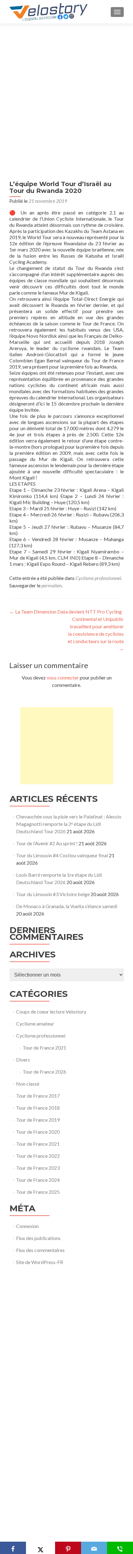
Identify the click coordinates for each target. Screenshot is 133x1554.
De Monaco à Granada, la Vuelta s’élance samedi (66, 906)
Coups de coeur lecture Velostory (51, 1011)
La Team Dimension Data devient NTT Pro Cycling (65, 611)
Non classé (27, 1084)
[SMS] (120, 1548)
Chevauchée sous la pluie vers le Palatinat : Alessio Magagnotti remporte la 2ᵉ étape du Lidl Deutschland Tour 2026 (68, 824)
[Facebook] (13, 1548)
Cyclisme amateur (35, 1023)
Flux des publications (38, 1238)
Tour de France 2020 (38, 1132)
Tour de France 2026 (44, 1072)
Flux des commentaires (40, 1250)
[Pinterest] (68, 1548)
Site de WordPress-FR (39, 1262)
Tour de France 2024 (38, 1180)
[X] (40, 1548)
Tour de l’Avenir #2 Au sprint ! (47, 843)
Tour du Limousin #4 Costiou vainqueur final (62, 855)
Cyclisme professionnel (98, 578)
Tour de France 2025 (38, 1192)
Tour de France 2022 (38, 1156)
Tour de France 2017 (38, 1096)
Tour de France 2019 (38, 1120)
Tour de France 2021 (44, 1047)
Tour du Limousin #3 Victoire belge (53, 894)
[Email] (94, 1548)
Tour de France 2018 (38, 1108)
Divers (23, 1060)
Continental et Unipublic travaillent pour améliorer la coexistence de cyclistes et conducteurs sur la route (96, 633)
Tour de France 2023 (38, 1168)
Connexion (27, 1226)
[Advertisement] (66, 93)
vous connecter (63, 677)
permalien (51, 585)
